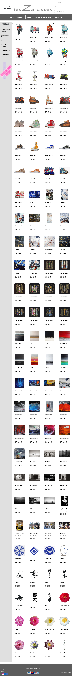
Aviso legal (3, 666)
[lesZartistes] (33, 9)
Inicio (14, 23)
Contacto (2, 671)
